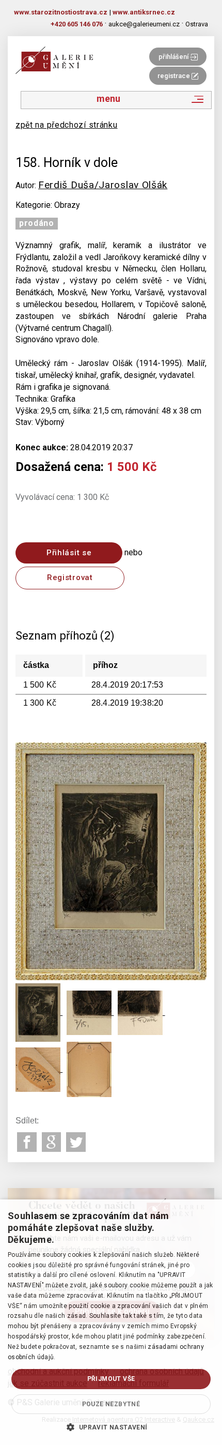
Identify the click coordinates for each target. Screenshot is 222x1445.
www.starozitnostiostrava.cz (60, 12)
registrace (174, 76)
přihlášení (174, 56)
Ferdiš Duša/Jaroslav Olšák (102, 185)
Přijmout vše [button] (111, 1378)
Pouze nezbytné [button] (111, 1404)
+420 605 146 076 (77, 24)
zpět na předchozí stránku (66, 125)
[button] (110, 1427)
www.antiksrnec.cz (144, 12)
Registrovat (70, 577)
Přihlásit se (68, 552)
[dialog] (111, 1322)
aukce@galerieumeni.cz (144, 24)
